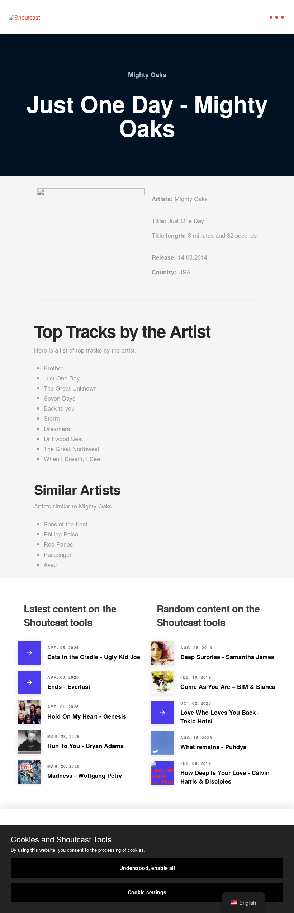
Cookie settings (147, 892)
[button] (276, 17)
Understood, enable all (147, 867)
